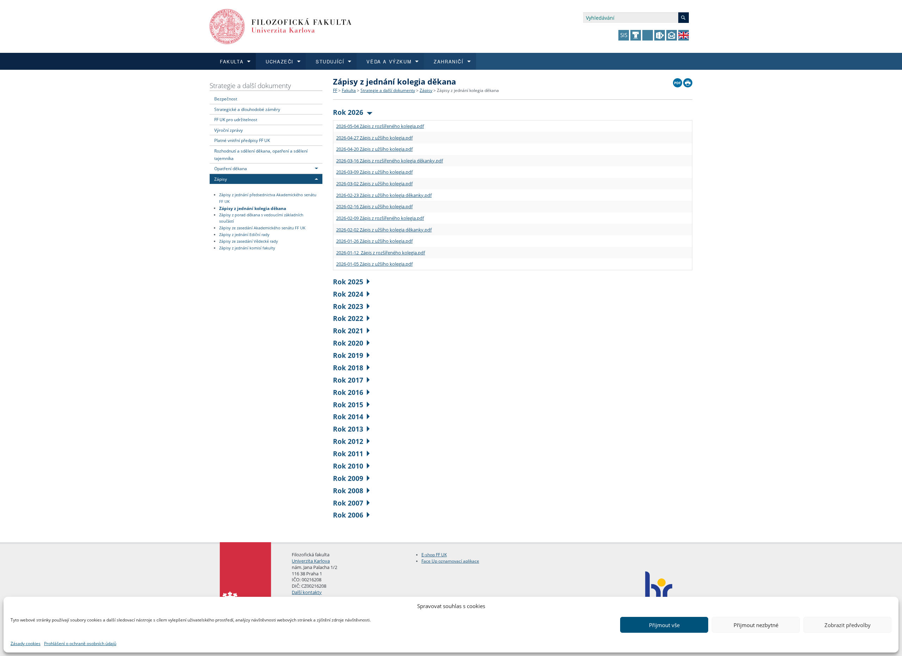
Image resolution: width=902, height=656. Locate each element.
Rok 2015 (348, 404)
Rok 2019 (348, 355)
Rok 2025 (348, 281)
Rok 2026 (348, 112)
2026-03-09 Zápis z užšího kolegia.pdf (374, 172)
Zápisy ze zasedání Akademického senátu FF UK (262, 227)
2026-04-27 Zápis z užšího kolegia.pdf (374, 138)
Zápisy (220, 179)
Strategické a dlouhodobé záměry (247, 109)
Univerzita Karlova (311, 561)
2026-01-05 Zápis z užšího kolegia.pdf (374, 264)
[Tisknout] (687, 81)
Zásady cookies (26, 643)
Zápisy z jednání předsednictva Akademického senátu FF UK (267, 198)
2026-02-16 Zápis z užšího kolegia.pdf (374, 206)
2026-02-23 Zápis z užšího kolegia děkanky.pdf (384, 195)
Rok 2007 (348, 503)
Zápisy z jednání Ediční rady (244, 234)
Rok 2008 (348, 490)
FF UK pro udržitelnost (235, 119)
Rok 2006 (348, 515)
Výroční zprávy (228, 130)
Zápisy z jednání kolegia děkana (252, 208)
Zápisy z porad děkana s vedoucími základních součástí (261, 218)
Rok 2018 (348, 367)
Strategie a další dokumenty (250, 85)
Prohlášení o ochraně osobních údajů (80, 643)
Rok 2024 (348, 294)
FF (335, 90)
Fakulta (349, 90)
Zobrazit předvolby (847, 625)
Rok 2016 (348, 392)
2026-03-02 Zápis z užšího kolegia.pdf (374, 183)
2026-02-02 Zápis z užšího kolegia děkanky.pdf (384, 230)
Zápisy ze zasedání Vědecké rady (248, 241)
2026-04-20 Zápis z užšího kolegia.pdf (374, 149)
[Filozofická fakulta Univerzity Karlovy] (281, 26)
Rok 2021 (348, 330)
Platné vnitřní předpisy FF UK (242, 140)
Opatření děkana (230, 168)
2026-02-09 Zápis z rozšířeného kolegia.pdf (380, 218)
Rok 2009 (348, 478)
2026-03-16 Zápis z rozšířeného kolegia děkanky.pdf (389, 160)
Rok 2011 (348, 453)
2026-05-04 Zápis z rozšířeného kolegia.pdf (380, 126)
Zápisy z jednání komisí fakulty (247, 248)
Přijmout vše (664, 625)
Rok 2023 (348, 306)
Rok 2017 (348, 380)
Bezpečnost (225, 98)
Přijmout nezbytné (756, 625)
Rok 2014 (348, 416)
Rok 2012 (348, 441)
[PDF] (677, 81)
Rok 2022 (348, 318)
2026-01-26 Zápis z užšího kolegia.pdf (374, 241)
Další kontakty (307, 592)
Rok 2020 (348, 343)
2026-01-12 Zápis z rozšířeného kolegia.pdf (380, 252)
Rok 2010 (348, 466)
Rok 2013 (348, 429)
